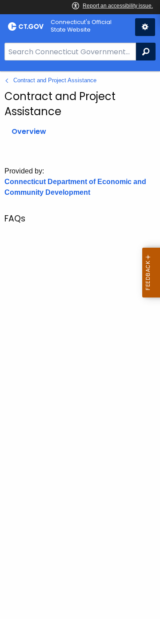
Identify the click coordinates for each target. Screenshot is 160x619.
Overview (29, 131)
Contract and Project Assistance (54, 80)
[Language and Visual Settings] (145, 27)
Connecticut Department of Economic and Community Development (75, 187)
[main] (80, 345)
